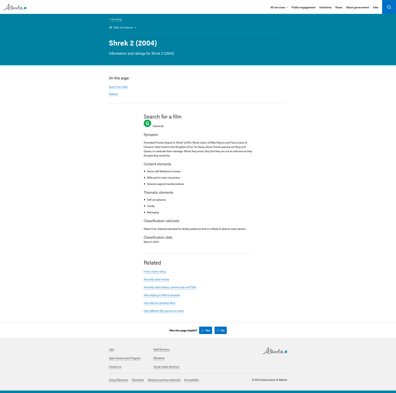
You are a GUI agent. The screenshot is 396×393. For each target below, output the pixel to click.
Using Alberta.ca (118, 380)
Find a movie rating (155, 271)
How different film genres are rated (164, 311)
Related (113, 94)
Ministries (159, 358)
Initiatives (325, 7)
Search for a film (118, 87)
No (223, 330)
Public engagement (304, 7)
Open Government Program (125, 358)
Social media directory (166, 366)
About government (357, 7)
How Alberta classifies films (159, 303)
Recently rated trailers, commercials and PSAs (170, 287)
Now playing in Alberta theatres (162, 295)
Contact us (115, 366)
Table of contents (123, 27)
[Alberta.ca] (15, 7)
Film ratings (116, 19)
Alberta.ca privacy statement (164, 380)
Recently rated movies (156, 279)
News (338, 7)
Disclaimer (138, 380)
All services (278, 7)
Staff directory (161, 349)
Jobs (375, 7)
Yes (208, 330)
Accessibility (191, 380)
